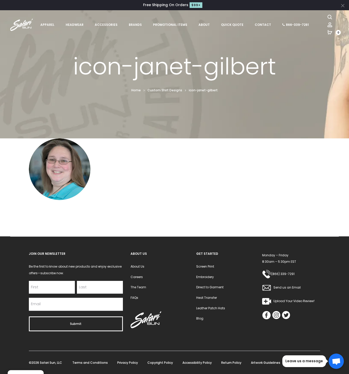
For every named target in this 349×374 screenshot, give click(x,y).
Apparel (47, 25)
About (204, 25)
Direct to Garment (210, 287)
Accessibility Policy (197, 362)
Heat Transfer (206, 297)
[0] (329, 32)
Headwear (75, 25)
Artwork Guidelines (265, 362)
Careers (137, 277)
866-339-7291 (297, 25)
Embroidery (205, 277)
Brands (135, 25)
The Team (138, 287)
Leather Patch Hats (210, 308)
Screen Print (205, 266)
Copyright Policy (160, 362)
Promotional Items (170, 25)
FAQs (134, 297)
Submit (76, 324)
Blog (199, 318)
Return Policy (231, 362)
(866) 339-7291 (283, 274)
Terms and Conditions (90, 362)
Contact (263, 25)
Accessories (106, 25)
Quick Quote (232, 25)
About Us (137, 266)
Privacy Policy (127, 362)
